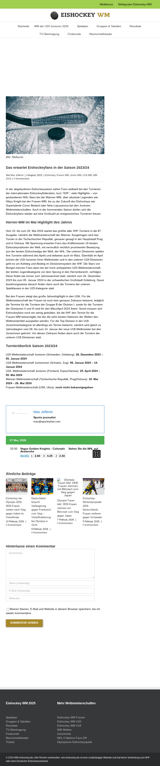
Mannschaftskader (17, 737)
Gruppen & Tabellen (18, 721)
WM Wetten (64, 729)
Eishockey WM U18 (69, 725)
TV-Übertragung (16, 729)
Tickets (10, 742)
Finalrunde (12, 733)
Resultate (12, 725)
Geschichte (64, 733)
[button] (118, 33)
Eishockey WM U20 (69, 721)
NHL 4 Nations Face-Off (72, 737)
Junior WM (75, 175)
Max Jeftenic (17, 175)
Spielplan (11, 717)
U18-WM (87, 175)
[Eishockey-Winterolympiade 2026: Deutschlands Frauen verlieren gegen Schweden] (93, 479)
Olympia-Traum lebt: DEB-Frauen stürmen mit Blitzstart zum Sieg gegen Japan (68, 508)
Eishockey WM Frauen (71, 717)
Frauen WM (63, 175)
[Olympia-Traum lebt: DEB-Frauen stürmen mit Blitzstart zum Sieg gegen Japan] (68, 479)
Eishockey (50, 175)
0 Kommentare (21, 178)
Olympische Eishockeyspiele (74, 742)
